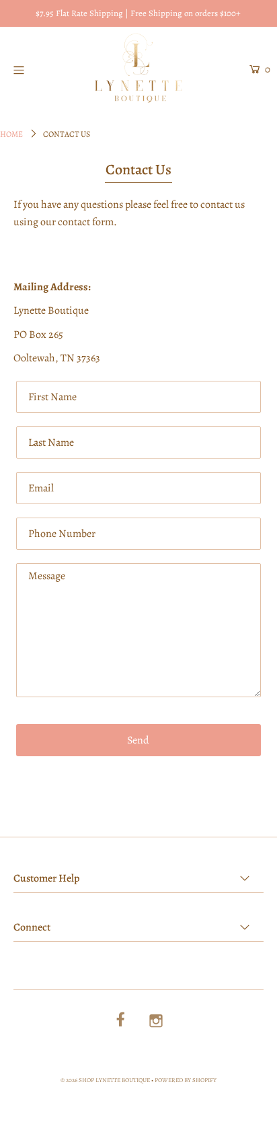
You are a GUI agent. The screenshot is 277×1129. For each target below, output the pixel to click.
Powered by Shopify (185, 1080)
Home (11, 134)
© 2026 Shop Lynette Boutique (105, 1080)
